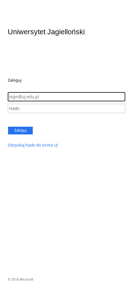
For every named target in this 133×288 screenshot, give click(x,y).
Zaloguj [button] (20, 130)
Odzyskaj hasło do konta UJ (33, 145)
